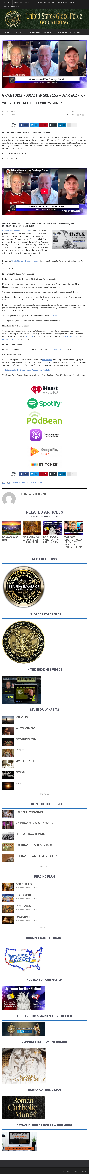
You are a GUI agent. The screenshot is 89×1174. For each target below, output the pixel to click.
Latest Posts (32, 482)
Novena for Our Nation (45, 2)
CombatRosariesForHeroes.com (24, 261)
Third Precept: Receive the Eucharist (31, 833)
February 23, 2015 (31, 887)
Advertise (76, 1171)
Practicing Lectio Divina (26, 739)
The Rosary (20, 772)
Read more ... (44, 794)
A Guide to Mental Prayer (26, 728)
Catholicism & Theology (25, 884)
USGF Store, (47, 359)
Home (62, 1171)
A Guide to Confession (33, 32)
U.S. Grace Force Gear (66, 2)
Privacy (84, 1171)
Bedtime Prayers (22, 783)
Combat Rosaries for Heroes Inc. (16, 230)
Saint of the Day (75, 32)
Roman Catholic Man (12, 7)
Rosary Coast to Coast (23, 2)
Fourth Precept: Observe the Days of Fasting (34, 844)
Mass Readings (62, 32)
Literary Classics (23, 917)
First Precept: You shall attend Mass (31, 811)
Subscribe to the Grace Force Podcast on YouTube (27, 370)
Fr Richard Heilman (11, 112)
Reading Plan (20, 887)
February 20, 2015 (31, 920)
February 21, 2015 (31, 909)
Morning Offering (23, 717)
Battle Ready (59, 349)
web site (29, 336)
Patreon (55, 315)
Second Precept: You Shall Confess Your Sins (34, 822)
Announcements (19, 482)
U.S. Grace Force (72, 336)
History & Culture (23, 895)
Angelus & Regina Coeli (25, 761)
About (68, 1171)
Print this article (75, 112)
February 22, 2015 (31, 898)
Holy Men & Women (23, 906)
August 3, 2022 (10, 115)
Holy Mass (20, 750)
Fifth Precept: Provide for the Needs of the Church (37, 855)
